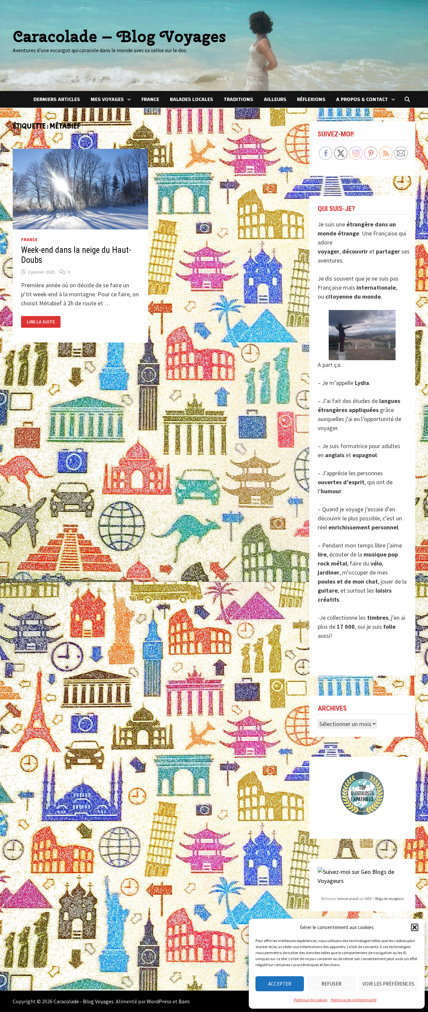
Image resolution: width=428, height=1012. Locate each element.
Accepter (279, 984)
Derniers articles (56, 99)
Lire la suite (40, 322)
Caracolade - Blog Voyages (84, 1001)
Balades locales (191, 99)
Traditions (238, 99)
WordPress (159, 1001)
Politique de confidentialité (354, 999)
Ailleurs (275, 99)
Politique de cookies (310, 999)
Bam (184, 1001)
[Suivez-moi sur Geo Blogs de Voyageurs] (362, 875)
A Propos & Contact (362, 99)
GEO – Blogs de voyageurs (384, 898)
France (150, 99)
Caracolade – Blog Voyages (119, 36)
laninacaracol (347, 898)
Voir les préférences (388, 984)
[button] (414, 927)
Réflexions (311, 99)
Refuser (331, 984)
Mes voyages (107, 99)
